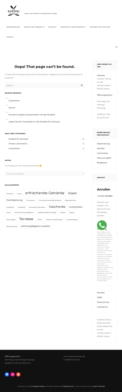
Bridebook (102, 163)
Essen (72, 193)
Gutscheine (14, 101)
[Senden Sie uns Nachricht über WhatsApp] (102, 229)
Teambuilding (10, 219)
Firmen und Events (18, 144)
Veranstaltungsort (72, 219)
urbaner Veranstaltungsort (54, 219)
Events (10, 37)
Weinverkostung (11, 226)
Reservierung (13, 27)
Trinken (39, 219)
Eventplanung (14, 200)
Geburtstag (21, 207)
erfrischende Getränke (44, 193)
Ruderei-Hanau (38, 10)
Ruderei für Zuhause (100, 27)
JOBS (99, 297)
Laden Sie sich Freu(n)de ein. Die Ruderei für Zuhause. (34, 122)
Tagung (71, 212)
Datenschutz (103, 302)
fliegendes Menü (70, 200)
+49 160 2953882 (105, 196)
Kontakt (52, 27)
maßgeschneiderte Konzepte (46, 212)
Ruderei (62, 212)
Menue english (104, 158)
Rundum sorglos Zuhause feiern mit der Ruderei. (32, 115)
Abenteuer (9, 194)
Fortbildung (10, 207)
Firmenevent (30, 200)
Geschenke (57, 206)
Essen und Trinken (33, 27)
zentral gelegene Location (35, 226)
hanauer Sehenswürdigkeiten (24, 212)
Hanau (8, 212)
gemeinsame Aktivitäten (37, 207)
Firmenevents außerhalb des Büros (50, 200)
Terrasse (26, 219)
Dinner (19, 194)
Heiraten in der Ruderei (72, 27)
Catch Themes (99, 386)
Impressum (102, 307)
